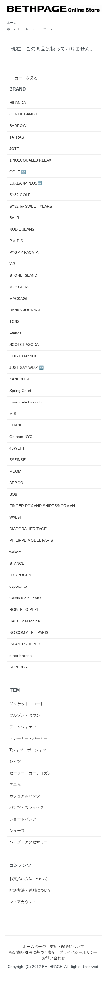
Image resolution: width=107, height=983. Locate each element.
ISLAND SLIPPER (24, 644)
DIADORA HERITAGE (28, 529)
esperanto (18, 586)
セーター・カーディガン (30, 773)
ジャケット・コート (26, 704)
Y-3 (12, 264)
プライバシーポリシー (78, 952)
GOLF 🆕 (17, 172)
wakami (15, 552)
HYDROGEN (20, 575)
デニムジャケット (24, 727)
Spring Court (20, 390)
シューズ (17, 830)
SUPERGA (18, 667)
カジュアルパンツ (24, 796)
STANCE (16, 563)
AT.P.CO (16, 483)
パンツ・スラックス (26, 807)
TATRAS (16, 137)
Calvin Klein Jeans (25, 598)
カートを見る (26, 78)
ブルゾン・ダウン (24, 715)
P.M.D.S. (16, 241)
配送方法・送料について (30, 890)
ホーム (12, 23)
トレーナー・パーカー (38, 29)
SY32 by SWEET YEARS (30, 206)
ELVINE (15, 425)
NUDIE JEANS (21, 229)
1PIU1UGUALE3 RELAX (30, 160)
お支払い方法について (28, 879)
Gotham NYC (20, 436)
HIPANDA (17, 102)
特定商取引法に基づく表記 (32, 952)
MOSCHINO (19, 287)
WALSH (15, 517)
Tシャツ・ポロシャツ (27, 750)
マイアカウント (22, 902)
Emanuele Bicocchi (25, 402)
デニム (15, 784)
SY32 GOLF (19, 195)
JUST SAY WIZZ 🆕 (26, 367)
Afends (15, 333)
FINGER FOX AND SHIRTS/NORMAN (42, 506)
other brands (20, 655)
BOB (13, 494)
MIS (12, 413)
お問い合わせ (53, 958)
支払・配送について (67, 946)
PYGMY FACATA (23, 252)
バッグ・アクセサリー (28, 842)
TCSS (14, 321)
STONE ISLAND (23, 275)
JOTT (14, 148)
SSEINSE (17, 459)
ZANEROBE (19, 379)
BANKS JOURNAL (25, 310)
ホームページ (34, 946)
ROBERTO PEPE (24, 609)
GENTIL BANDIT (23, 114)
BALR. (14, 218)
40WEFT (17, 448)
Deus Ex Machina (24, 621)
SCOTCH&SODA (24, 344)
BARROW (17, 125)
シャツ (15, 761)
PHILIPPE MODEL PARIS (31, 540)
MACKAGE (18, 298)
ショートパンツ (22, 819)
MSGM (15, 471)
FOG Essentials (22, 356)
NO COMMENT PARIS (28, 632)
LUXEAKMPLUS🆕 (25, 183)
